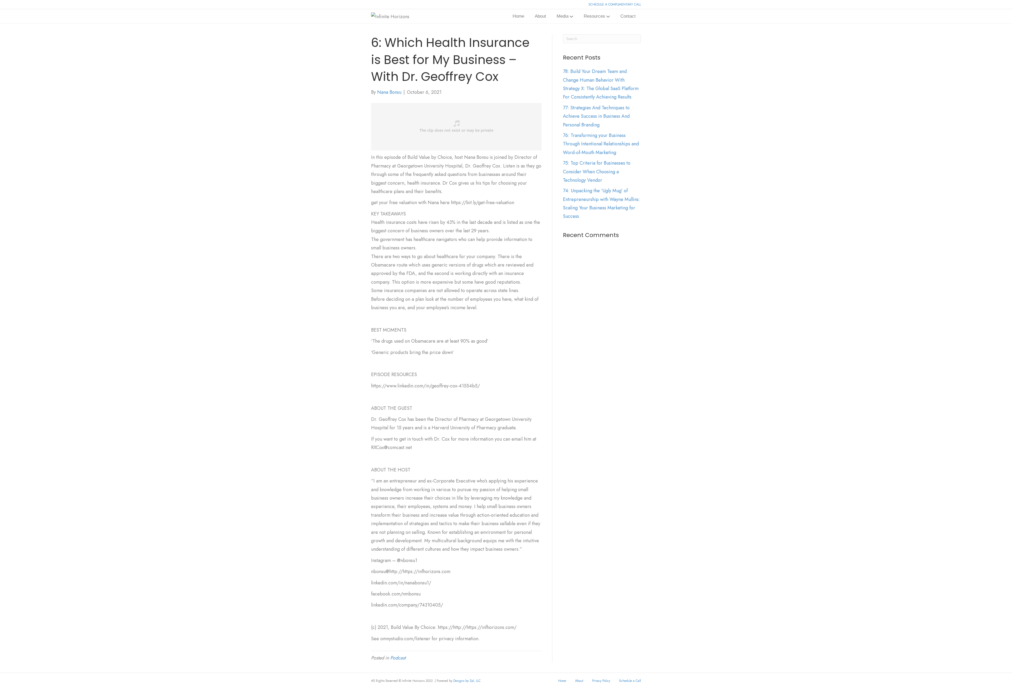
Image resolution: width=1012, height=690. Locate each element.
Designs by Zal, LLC (467, 680)
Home (518, 16)
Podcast (398, 657)
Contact (628, 16)
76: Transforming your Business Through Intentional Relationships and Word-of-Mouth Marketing (601, 144)
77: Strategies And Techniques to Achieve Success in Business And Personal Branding (596, 116)
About (540, 16)
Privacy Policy (601, 680)
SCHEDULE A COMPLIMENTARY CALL (614, 4)
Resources (594, 16)
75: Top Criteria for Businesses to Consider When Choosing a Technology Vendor (596, 172)
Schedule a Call (630, 680)
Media (562, 16)
